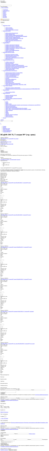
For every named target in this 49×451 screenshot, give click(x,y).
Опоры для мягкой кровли (10, 75)
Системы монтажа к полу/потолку (10, 70)
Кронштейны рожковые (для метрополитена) (14, 65)
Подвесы (7, 78)
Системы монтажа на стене (8, 59)
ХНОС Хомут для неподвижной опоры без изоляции (16, 108)
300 (7, 144)
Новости (4, 11)
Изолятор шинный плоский (11, 95)
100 (7, 141)
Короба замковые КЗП (10, 34)
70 (4, 141)
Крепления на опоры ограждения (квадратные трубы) (16, 66)
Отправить (3, 393)
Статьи (4, 12)
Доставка (5, 16)
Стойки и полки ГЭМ (9, 62)
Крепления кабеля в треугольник (12, 55)
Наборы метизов (8, 115)
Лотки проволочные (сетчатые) (11, 29)
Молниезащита (6, 89)
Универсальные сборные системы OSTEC (14, 72)
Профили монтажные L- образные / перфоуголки (15, 48)
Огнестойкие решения (7, 85)
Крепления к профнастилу (10, 79)
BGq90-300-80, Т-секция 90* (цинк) (23, 214)
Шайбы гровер (8, 103)
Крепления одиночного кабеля (11, 54)
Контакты (5, 17)
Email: (32, 389)
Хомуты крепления (9, 116)
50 (0, 141)
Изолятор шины (8, 97)
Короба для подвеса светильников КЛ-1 (13, 40)
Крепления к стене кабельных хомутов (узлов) (14, 67)
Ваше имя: (2, 389)
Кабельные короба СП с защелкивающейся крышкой (16, 36)
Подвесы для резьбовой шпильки (12, 74)
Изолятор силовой (9, 96)
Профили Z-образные (9, 49)
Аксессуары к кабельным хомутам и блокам (14, 57)
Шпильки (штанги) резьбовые (11, 114)
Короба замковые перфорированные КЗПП (14, 35)
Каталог (2, 22)
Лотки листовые (8, 27)
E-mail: (32, 397)
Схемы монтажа (6, 10)
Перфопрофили (6, 42)
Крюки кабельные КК (9, 69)
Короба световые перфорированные (12, 37)
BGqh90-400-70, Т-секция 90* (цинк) (24, 247)
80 (5, 141)
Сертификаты (3, 159)
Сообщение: (2, 392)
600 (12, 144)
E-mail (1, 433)
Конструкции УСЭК (9, 51)
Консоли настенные (9, 63)
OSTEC (2, 119)
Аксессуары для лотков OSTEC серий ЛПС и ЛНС (15, 84)
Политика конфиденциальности (17, 422)
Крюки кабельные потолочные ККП (12, 83)
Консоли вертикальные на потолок (12, 73)
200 (10, 141)
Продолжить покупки (12, 449)
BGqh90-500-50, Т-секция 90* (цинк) (24, 279)
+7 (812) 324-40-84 (4, 418)
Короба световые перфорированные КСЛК (14, 38)
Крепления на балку (9, 80)
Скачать (4, 15)
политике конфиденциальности (41, 394)
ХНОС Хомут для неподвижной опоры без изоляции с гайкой (18, 109)
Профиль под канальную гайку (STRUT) (13, 47)
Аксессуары (7, 41)
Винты (6, 102)
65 (3, 141)
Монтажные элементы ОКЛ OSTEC (12, 87)
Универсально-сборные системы (12, 68)
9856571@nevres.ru (4, 412)
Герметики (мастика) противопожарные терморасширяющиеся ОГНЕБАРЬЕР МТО (22, 88)
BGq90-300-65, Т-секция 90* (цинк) (23, 182)
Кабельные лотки (6, 25)
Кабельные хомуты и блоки (8, 52)
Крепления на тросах (9, 82)
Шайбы (7, 112)
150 (9, 141)
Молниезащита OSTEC (10, 92)
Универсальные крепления (10, 56)
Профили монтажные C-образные (12, 45)
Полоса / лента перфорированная (12, 50)
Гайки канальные (9, 110)
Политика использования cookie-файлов (32, 422)
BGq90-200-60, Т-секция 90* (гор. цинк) (26, 343)
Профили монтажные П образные (12, 44)
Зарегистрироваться (4, 444)
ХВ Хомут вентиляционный (11, 107)
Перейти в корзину (4, 449)
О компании (5, 9)
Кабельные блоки (9, 58)
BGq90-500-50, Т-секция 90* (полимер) (26, 311)
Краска (4, 117)
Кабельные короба (7, 30)
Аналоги (18, 159)
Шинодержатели (6, 93)
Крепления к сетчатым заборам (11, 64)
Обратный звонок (5, 20)
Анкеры (7, 113)
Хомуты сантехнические (10, 106)
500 (10, 144)
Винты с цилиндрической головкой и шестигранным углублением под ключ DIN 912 (22, 104)
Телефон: (18, 389)
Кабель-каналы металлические (11, 33)
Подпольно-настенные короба (11, 39)
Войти (2, 436)
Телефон (18, 397)
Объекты (5, 13)
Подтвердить (3, 2)
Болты (6, 101)
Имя (1, 439)
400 (9, 144)
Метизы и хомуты (6, 99)
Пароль (16, 433)
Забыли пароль (32, 433)
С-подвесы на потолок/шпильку (12, 77)
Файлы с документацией (11, 159)
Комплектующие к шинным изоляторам (13, 98)
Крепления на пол (9, 81)
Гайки (6, 111)
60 (2, 141)
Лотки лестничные (9, 28)
